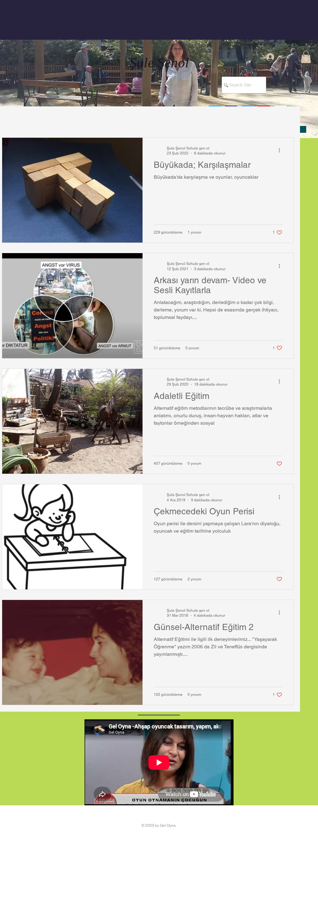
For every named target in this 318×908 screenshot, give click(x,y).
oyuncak (39, 118)
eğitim (111, 118)
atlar (182, 118)
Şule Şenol (159, 62)
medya (158, 118)
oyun (64, 118)
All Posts (10, 118)
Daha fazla (235, 118)
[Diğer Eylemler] (281, 150)
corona (205, 118)
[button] (306, 57)
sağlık (87, 118)
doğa (134, 118)
